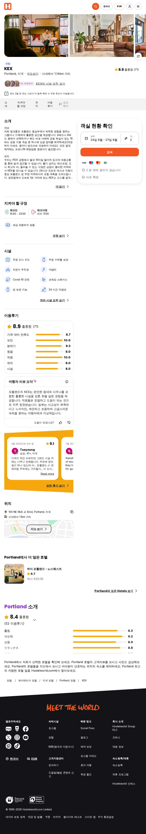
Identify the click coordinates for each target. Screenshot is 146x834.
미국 (21, 73)
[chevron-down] (34, 620)
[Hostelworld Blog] (8, 729)
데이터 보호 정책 (15, 816)
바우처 (57, 816)
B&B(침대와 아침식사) (61, 746)
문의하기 (54, 765)
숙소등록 (117, 765)
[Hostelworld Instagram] (17, 737)
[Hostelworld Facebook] (25, 729)
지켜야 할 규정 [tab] (21, 104)
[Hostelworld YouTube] (25, 737)
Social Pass (87, 728)
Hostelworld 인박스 (124, 783)
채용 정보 (118, 746)
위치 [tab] (36, 104)
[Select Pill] (95, 6)
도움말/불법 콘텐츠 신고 (61, 774)
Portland (10, 73)
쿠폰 (47, 816)
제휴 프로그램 (121, 774)
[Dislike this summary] (68, 422)
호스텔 (52, 728)
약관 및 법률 (35, 816)
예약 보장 (86, 746)
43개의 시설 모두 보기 (50, 83)
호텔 (8, 63)
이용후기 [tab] (50, 104)
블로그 (84, 737)
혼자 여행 (86, 765)
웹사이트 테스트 (72, 816)
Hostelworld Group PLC (124, 728)
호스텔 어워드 (89, 755)
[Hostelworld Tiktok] (17, 746)
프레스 (116, 737)
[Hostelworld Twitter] (8, 737)
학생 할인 (86, 774)
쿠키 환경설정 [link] (106, 816)
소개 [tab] (6, 104)
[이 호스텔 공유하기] (138, 56)
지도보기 (32, 73)
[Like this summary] (60, 422)
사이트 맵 (90, 816)
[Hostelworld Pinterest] (8, 746)
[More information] (67, 382)
